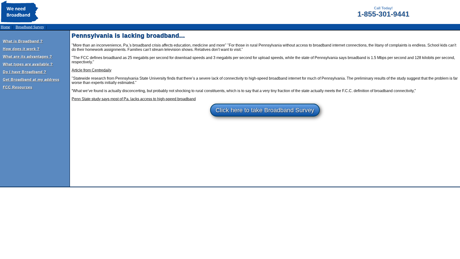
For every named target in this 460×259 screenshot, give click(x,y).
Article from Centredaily (91, 70)
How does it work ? (21, 49)
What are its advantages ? (27, 56)
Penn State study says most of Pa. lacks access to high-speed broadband (134, 99)
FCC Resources (17, 87)
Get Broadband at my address (31, 79)
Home (5, 27)
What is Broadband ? (23, 41)
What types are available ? (28, 64)
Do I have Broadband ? (24, 72)
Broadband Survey (30, 27)
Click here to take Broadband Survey (265, 110)
